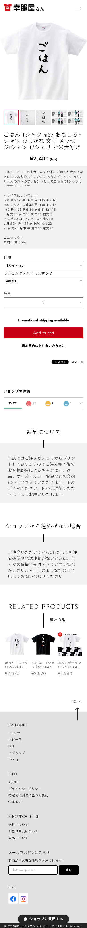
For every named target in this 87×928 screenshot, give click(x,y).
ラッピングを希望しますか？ (28, 273)
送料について (18, 824)
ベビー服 (15, 739)
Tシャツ (14, 733)
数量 (7, 293)
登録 (69, 870)
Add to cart (43, 333)
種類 (7, 257)
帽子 (11, 746)
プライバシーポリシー (25, 789)
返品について (18, 838)
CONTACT (15, 801)
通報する (77, 362)
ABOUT (13, 782)
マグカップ (16, 752)
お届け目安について (23, 831)
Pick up (13, 759)
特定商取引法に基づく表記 (28, 795)
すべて (12, 403)
